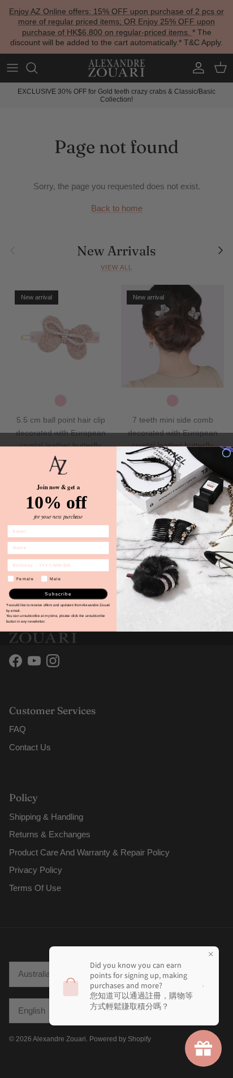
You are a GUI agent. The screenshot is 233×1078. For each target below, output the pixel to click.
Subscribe (58, 593)
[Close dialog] (226, 453)
